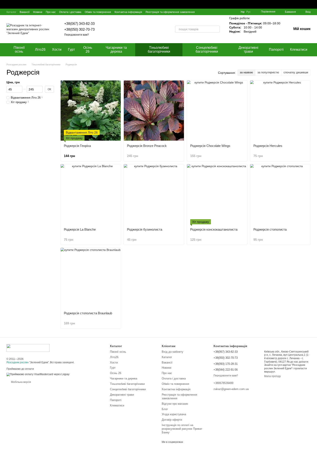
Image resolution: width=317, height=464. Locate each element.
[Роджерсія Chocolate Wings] (217, 110)
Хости (56, 49)
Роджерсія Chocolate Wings (210, 146)
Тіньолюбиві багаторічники (159, 49)
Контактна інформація (128, 12)
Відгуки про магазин (175, 403)
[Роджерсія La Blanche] (91, 194)
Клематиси (298, 49)
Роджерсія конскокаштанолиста (213, 229)
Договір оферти (172, 419)
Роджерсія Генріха (77, 146)
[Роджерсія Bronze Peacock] (154, 110)
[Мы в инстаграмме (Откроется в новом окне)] (229, 12)
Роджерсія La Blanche (80, 229)
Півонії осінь (19, 49)
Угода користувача (174, 414)
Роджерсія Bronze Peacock (147, 146)
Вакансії (25, 12)
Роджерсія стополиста (270, 229)
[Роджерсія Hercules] (280, 110)
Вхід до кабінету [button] (172, 351)
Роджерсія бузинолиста (144, 229)
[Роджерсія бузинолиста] (154, 194)
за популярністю (268, 72)
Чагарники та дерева (116, 49)
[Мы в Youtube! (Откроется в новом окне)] (224, 12)
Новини (37, 12)
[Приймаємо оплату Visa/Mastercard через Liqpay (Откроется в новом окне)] (37, 374)
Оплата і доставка (70, 12)
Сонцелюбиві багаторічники (207, 49)
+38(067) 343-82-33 (79, 23)
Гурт (71, 49)
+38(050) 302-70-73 (79, 29)
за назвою (246, 72)
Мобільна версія (20, 382)
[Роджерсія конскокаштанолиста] (217, 194)
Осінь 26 (87, 49)
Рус (248, 12)
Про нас (51, 12)
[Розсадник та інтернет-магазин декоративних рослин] (28, 347)
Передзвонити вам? (76, 34)
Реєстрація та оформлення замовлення (170, 12)
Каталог (11, 12)
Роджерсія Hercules (267, 146)
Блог (165, 409)
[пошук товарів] (216, 29)
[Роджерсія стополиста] (280, 194)
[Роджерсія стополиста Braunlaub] (91, 278)
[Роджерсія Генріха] (91, 110)
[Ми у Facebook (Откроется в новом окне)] (219, 12)
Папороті (276, 49)
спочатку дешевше (296, 72)
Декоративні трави (248, 49)
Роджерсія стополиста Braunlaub (88, 313)
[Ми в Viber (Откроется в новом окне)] (234, 12)
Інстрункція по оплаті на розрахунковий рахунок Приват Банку (182, 428)
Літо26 (40, 49)
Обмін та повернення (98, 12)
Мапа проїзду (272, 376)
